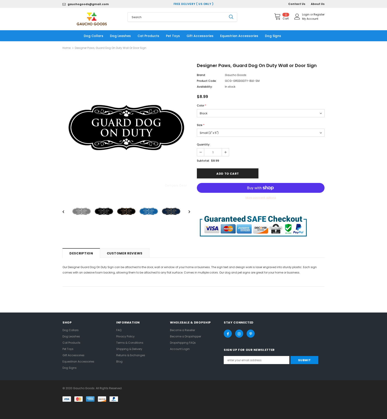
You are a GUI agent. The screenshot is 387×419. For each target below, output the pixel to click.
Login (306, 14)
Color (201, 105)
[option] (126, 127)
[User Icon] (297, 17)
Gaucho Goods (235, 75)
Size (200, 125)
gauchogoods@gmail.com (88, 4)
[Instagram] (239, 334)
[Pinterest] (251, 334)
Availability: (205, 87)
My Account (310, 19)
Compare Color (176, 185)
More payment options (260, 198)
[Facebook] (228, 334)
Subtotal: (203, 161)
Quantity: (203, 144)
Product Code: (207, 81)
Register (319, 14)
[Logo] (91, 19)
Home (66, 48)
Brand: (201, 75)
